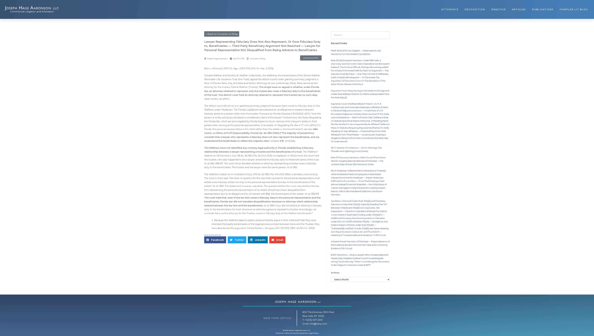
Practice (498, 9)
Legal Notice (314, 333)
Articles (519, 9)
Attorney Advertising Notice (296, 333)
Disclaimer (280, 333)
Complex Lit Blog (574, 9)
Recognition (475, 9)
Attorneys (449, 9)
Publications (542, 9)
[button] (311, 57)
